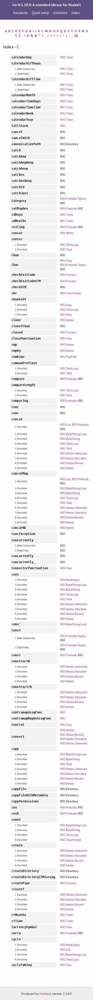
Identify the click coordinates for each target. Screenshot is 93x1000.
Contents (60, 12)
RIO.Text (66, 249)
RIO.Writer (67, 233)
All (76, 36)
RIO (62, 126)
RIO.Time (66, 57)
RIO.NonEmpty (70, 580)
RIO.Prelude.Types (73, 198)
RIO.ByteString (70, 439)
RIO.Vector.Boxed (72, 463)
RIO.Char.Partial (70, 293)
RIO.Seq (65, 305)
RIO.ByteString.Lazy (73, 434)
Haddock (45, 994)
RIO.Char (66, 260)
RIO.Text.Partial (70, 840)
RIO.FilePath (68, 357)
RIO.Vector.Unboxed (73, 453)
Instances (20, 12)
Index (76, 12)
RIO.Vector (67, 320)
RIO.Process (68, 275)
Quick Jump (40, 12)
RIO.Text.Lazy (69, 245)
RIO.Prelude (68, 208)
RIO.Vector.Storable (73, 458)
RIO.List (65, 424)
